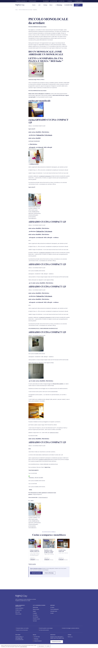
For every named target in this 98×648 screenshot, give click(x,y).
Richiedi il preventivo (36, 572)
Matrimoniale (35, 607)
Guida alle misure (53, 611)
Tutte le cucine (32, 564)
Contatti (51, 613)
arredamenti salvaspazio (45, 176)
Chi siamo (52, 607)
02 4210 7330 (62, 1)
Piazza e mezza (36, 609)
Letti (39, 5)
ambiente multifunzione (44, 459)
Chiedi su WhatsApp (49, 572)
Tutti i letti (35, 620)
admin (32, 500)
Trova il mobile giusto (54, 609)
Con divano (35, 615)
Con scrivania (35, 617)
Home (16, 9)
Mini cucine (17, 612)
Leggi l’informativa (23, 646)
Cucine (33, 5)
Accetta (48, 646)
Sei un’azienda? (46, 1)
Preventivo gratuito (77, 5)
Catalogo (45, 5)
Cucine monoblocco (19, 608)
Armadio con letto (36, 618)
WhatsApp (70, 1)
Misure (51, 5)
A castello (35, 613)
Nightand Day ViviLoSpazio (44, 135)
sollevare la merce (54, 432)
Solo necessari (41, 646)
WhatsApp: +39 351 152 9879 (36, 477)
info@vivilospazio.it (79, 1)
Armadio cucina (18, 610)
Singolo (34, 611)
